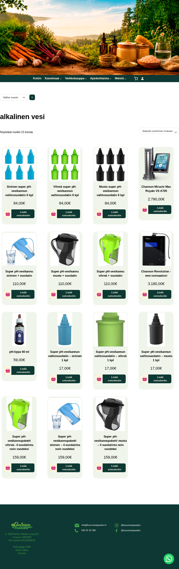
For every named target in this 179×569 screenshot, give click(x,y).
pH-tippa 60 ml (19, 351)
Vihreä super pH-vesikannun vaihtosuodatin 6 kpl (65, 191)
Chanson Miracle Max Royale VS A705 (156, 189)
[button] (169, 559)
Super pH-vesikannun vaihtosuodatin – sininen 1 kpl (65, 356)
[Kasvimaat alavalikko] (61, 78)
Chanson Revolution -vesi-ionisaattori (156, 273)
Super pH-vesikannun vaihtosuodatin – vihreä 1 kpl (110, 356)
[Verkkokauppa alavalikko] (86, 78)
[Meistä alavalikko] (125, 78)
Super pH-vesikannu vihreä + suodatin (110, 273)
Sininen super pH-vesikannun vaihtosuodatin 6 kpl (19, 191)
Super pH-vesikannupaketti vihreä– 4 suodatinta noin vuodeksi (19, 443)
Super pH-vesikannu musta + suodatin (65, 273)
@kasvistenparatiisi (131, 525)
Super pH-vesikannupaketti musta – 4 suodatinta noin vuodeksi (110, 443)
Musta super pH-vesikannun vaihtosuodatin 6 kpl (110, 191)
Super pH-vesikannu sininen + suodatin (19, 273)
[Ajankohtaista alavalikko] (110, 78)
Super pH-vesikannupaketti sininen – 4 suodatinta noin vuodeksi (65, 443)
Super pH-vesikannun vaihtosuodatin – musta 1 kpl (156, 356)
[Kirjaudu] (142, 78)
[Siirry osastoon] (32, 97)
